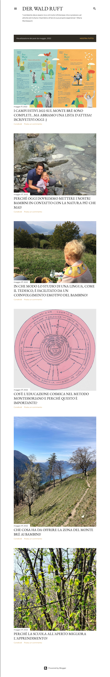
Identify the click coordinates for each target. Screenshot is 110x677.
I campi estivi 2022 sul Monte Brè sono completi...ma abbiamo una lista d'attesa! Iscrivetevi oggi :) (53, 115)
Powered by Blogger (57, 668)
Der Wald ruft (42, 8)
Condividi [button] (18, 124)
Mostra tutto (87, 38)
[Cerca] (94, 8)
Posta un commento (33, 124)
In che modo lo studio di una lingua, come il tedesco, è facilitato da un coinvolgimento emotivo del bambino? (54, 290)
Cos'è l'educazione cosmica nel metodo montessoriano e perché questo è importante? (51, 398)
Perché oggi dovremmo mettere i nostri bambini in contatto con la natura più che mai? (55, 203)
